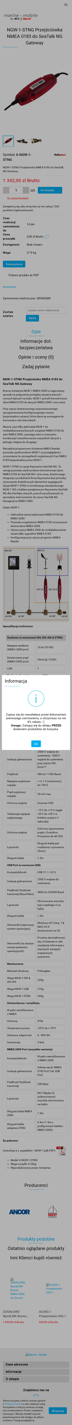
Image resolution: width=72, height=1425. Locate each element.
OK (36, 744)
